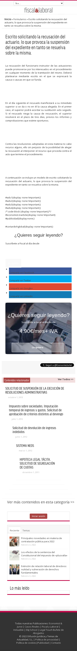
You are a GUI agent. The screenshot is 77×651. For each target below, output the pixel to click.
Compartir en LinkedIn (21, 296)
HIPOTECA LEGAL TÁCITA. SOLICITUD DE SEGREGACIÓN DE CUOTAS (37, 463)
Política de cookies (26, 642)
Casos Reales (32, 626)
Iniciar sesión (38, 516)
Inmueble (18, 629)
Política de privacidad (46, 639)
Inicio (7, 19)
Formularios (19, 19)
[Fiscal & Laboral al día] (38, 10)
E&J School (31, 629)
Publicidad (43, 642)
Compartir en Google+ (21, 288)
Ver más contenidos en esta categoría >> (40, 502)
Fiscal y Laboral (50, 626)
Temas (26, 530)
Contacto (56, 642)
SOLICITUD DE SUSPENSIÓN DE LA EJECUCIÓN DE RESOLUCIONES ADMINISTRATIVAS (34, 390)
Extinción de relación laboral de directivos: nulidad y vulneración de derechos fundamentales (44, 569)
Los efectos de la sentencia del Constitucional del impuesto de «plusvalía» (44, 554)
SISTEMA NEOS (25, 445)
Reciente (14, 530)
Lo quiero (13, 263)
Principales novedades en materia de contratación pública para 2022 (41, 540)
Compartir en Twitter (20, 280)
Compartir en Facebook (21, 272)
